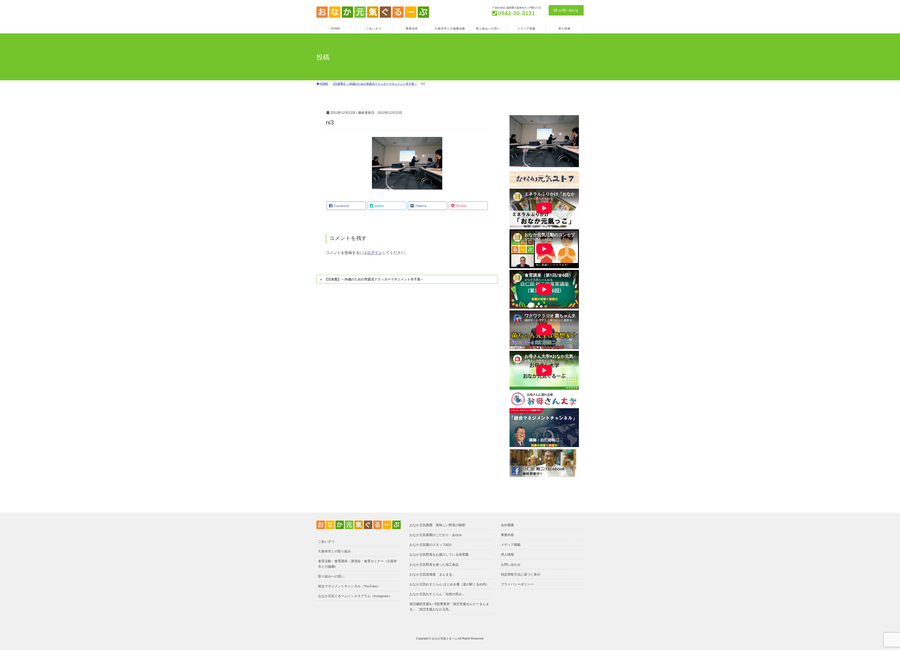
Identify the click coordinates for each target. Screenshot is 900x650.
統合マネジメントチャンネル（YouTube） (349, 586)
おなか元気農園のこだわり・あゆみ (435, 535)
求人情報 (507, 554)
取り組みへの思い (331, 576)
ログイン (374, 253)
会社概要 (507, 525)
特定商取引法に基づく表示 (520, 574)
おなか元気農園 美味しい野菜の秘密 (437, 525)
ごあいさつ (326, 541)
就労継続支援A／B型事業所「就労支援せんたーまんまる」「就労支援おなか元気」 (449, 606)
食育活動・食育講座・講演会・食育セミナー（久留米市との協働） (357, 563)
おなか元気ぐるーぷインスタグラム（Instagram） (355, 596)
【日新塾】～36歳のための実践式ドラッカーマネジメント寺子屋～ (374, 279)
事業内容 (507, 535)
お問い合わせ (568, 10)
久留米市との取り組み (334, 551)
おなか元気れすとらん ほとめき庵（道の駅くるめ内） (449, 584)
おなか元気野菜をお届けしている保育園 (439, 554)
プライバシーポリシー (517, 584)
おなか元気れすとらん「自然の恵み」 (437, 594)
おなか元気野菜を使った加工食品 (434, 564)
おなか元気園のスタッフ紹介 (430, 545)
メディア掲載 (511, 545)
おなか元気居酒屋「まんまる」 (432, 574)
